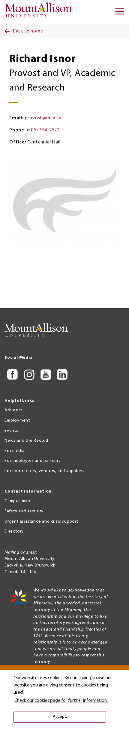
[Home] (40, 12)
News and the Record (26, 440)
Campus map (17, 501)
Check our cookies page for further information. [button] (61, 700)
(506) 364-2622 (43, 130)
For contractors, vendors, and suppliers (44, 471)
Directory (14, 531)
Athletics (13, 410)
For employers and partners (32, 461)
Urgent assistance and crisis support (41, 521)
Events (11, 430)
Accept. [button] (60, 716)
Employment (17, 420)
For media (14, 451)
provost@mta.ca (43, 118)
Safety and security (24, 511)
